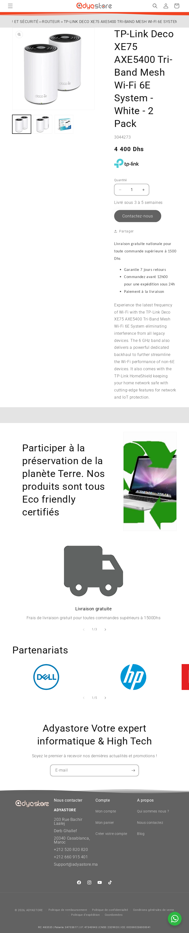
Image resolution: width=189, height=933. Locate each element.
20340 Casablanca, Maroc (72, 840)
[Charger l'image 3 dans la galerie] (64, 124)
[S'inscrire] (133, 770)
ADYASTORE (34, 910)
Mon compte (105, 811)
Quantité (120, 180)
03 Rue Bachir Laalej (68, 821)
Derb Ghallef (65, 830)
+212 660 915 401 (71, 857)
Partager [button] (126, 231)
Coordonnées (114, 914)
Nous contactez (150, 823)
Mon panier (104, 823)
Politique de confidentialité (110, 910)
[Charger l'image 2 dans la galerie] (42, 124)
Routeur (51, 21)
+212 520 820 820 (71, 849)
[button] (10, 5)
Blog (140, 834)
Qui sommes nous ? (153, 811)
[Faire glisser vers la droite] (105, 629)
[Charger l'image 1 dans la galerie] (21, 124)
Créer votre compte (111, 834)
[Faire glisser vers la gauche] (83, 629)
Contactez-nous (137, 216)
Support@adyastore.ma (76, 864)
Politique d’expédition (85, 914)
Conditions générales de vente (153, 910)
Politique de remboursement (67, 910)
